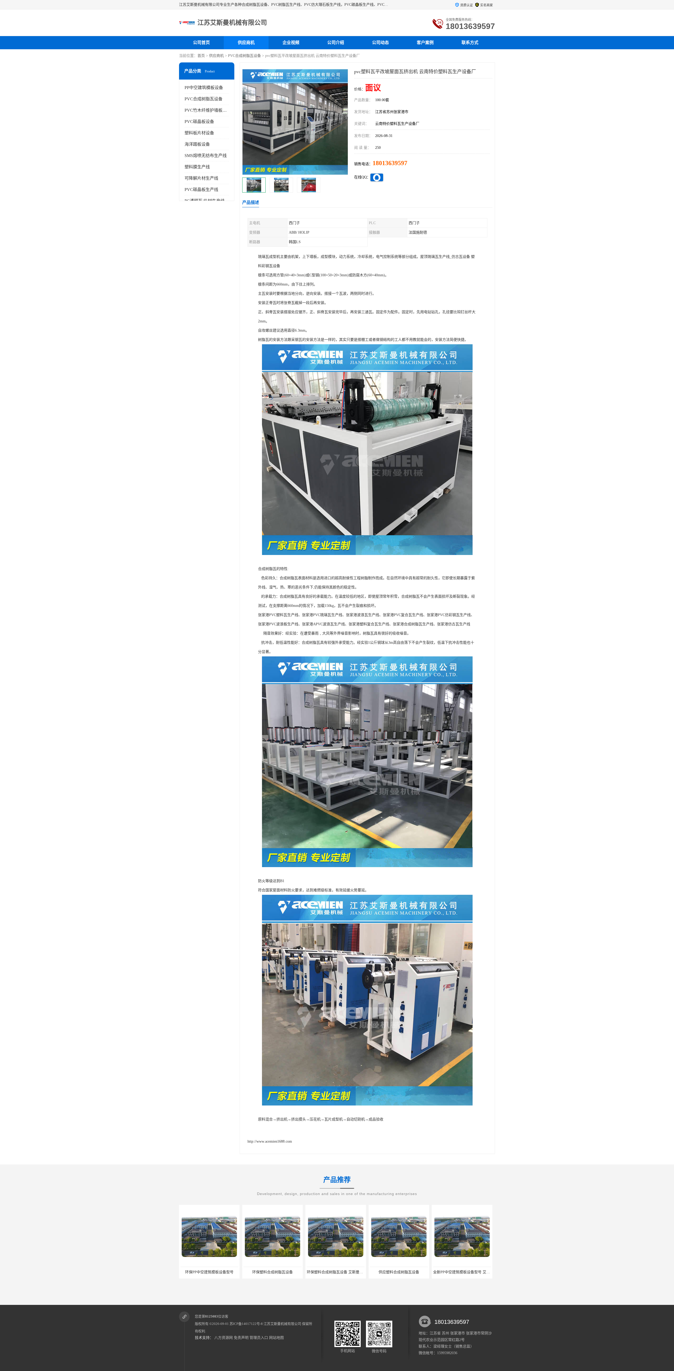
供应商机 (246, 42)
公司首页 (201, 42)
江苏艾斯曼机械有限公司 (282, 1324)
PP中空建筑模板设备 (204, 87)
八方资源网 (223, 1338)
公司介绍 (335, 42)
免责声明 (241, 1338)
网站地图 (276, 1338)
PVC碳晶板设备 (199, 121)
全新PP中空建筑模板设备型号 (399, 1272)
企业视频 (291, 42)
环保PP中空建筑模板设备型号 (462, 1272)
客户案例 (425, 42)
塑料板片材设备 (199, 133)
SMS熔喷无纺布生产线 (206, 155)
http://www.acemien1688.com (269, 1141)
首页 (201, 56)
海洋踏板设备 (197, 144)
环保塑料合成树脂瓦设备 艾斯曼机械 (210, 1272)
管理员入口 (259, 1338)
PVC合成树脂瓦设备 (244, 56)
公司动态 (380, 42)
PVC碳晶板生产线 (201, 189)
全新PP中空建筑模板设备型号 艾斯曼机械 (341, 1272)
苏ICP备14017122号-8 (246, 1324)
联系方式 (470, 42)
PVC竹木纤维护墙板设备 (208, 110)
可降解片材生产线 (201, 178)
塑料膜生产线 (197, 167)
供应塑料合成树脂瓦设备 (272, 1272)
